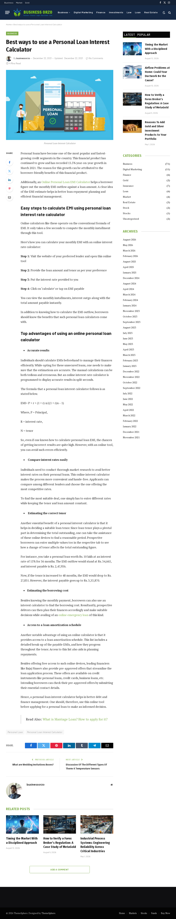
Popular (143, 34)
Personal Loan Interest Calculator (44, 732)
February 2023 (130, 360)
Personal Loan (15, 732)
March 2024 (129, 294)
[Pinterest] (9, 188)
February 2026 (130, 256)
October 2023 (130, 316)
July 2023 (127, 333)
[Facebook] (9, 162)
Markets (133, 913)
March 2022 (129, 415)
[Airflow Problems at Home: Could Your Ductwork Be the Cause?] (132, 71)
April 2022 (128, 409)
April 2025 (128, 267)
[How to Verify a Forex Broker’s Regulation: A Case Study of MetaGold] (59, 824)
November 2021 (131, 437)
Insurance (128, 185)
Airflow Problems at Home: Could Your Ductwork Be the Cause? (157, 74)
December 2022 (131, 371)
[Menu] (7, 12)
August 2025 (129, 261)
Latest (129, 34)
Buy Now (165, 913)
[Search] (169, 12)
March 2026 (129, 250)
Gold (27, 2)
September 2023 (131, 322)
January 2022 (129, 426)
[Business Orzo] (32, 12)
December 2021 (131, 431)
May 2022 (128, 404)
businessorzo (23, 58)
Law (129, 12)
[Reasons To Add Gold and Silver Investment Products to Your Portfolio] (132, 126)
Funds (154, 913)
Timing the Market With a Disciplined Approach (22, 840)
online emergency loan (73, 615)
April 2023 (128, 349)
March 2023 (129, 355)
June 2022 (128, 399)
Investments (116, 12)
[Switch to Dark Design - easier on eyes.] (164, 12)
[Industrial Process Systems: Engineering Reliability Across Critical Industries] (96, 824)
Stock (126, 207)
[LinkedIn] (9, 179)
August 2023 (129, 327)
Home (9, 24)
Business (8, 2)
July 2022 (127, 393)
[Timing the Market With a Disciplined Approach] (22, 824)
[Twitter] (9, 171)
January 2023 (129, 366)
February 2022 (130, 420)
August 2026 (129, 239)
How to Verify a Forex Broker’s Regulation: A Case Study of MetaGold (59, 843)
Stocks (126, 213)
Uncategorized (131, 218)
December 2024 (131, 278)
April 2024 (128, 289)
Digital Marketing (83, 12)
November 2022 (131, 377)
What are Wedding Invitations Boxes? (33, 764)
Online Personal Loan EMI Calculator (65, 182)
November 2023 (131, 311)
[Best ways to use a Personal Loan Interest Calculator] (59, 105)
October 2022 (130, 382)
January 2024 (129, 305)
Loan (138, 12)
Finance (100, 12)
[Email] (9, 197)
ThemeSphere (48, 913)
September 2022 (131, 388)
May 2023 (128, 344)
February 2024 (130, 300)
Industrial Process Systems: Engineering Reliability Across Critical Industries (95, 845)
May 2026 (128, 245)
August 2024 (129, 283)
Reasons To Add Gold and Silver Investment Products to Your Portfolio (155, 130)
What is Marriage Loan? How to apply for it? (75, 719)
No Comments (96, 58)
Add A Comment (59, 869)
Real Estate (151, 12)
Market (19, 2)
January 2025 (129, 272)
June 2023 (128, 338)
